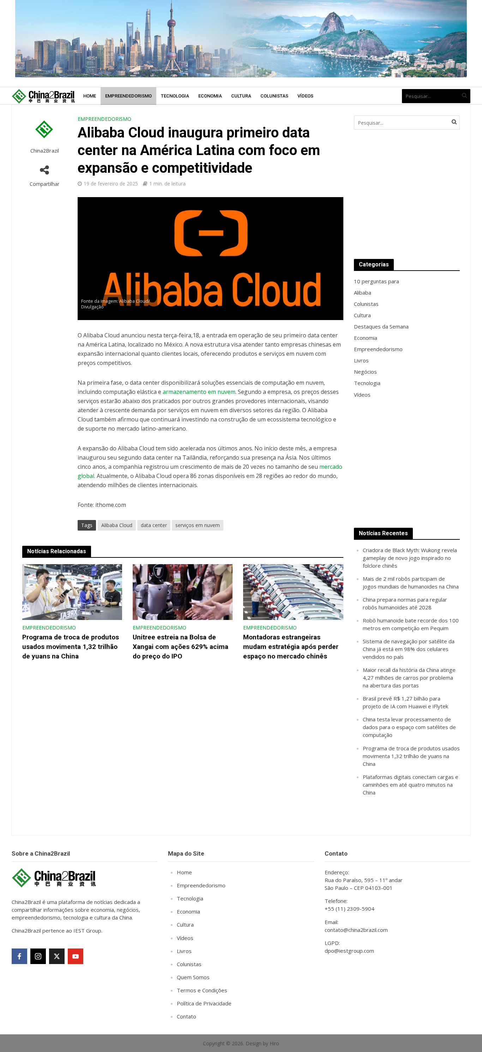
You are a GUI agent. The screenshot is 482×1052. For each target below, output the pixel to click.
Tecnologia (175, 96)
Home (89, 96)
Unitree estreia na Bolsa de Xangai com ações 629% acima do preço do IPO (180, 646)
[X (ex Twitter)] (57, 956)
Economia (210, 96)
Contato (186, 1016)
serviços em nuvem (197, 525)
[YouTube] (75, 956)
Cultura (241, 96)
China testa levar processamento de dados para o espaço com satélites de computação (409, 727)
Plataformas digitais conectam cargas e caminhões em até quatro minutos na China (410, 784)
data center (154, 525)
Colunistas (274, 96)
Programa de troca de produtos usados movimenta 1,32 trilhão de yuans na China (70, 646)
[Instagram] (38, 956)
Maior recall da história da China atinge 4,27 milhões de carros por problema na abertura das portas (409, 677)
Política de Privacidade (204, 1003)
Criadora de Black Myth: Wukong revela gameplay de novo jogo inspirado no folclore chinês (410, 557)
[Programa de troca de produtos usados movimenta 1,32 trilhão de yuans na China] (72, 591)
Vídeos (305, 96)
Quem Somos (193, 977)
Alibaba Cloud (116, 525)
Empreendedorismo (128, 96)
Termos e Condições (202, 990)
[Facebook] (19, 956)
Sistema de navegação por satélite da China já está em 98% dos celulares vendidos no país (408, 649)
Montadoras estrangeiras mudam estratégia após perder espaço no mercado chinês (290, 646)
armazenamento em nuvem (199, 392)
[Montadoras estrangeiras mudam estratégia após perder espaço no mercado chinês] (293, 591)
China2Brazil (44, 150)
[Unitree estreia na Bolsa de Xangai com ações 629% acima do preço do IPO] (183, 591)
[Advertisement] (407, 194)
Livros (184, 951)
